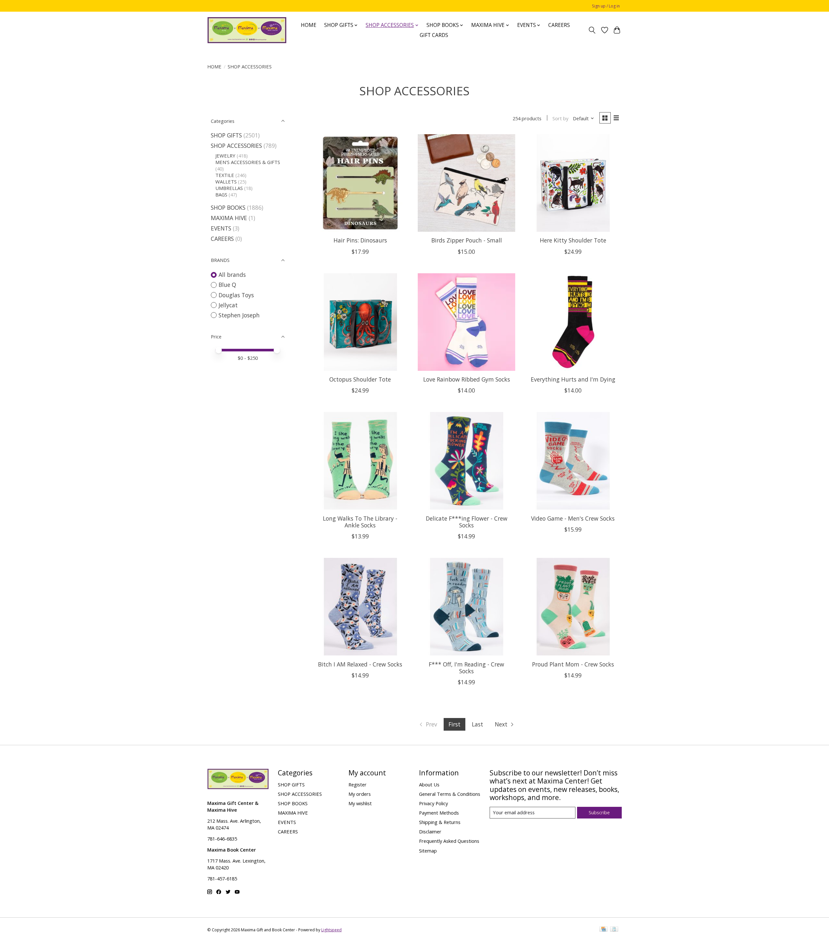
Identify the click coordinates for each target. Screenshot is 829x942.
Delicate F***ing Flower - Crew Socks (466, 521)
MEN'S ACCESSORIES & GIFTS (247, 162)
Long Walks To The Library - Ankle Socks (360, 521)
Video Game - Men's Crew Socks (573, 518)
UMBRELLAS (229, 188)
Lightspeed (331, 930)
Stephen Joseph (239, 315)
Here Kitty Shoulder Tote (573, 240)
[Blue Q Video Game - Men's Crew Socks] (573, 461)
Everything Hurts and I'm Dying (573, 379)
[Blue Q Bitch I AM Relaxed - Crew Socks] (360, 606)
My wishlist (360, 803)
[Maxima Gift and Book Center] (247, 30)
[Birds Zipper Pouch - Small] (466, 183)
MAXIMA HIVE (229, 218)
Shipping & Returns (439, 822)
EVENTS (221, 228)
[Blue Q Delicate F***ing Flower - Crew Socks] (466, 461)
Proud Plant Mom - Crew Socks (573, 664)
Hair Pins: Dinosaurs (360, 240)
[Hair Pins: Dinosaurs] (360, 183)
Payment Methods (439, 812)
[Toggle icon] (592, 30)
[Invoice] (614, 929)
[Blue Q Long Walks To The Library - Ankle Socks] (360, 461)
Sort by (560, 118)
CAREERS (559, 25)
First (454, 724)
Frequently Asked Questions (449, 841)
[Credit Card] (603, 929)
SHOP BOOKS (228, 207)
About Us (429, 784)
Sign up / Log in (606, 6)
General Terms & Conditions (449, 794)
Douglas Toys (236, 295)
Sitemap (428, 850)
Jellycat (228, 305)
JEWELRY (225, 155)
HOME (308, 25)
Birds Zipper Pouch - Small (466, 240)
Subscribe (599, 812)
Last (477, 724)
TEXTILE (224, 175)
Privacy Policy (433, 803)
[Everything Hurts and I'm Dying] (573, 322)
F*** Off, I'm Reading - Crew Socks (466, 667)
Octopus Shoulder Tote (360, 379)
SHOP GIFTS (226, 135)
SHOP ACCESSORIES (236, 145)
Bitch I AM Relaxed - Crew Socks (360, 664)
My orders (359, 794)
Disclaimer (430, 831)
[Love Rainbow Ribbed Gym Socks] (466, 322)
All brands (232, 274)
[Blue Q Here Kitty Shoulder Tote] (573, 183)
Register (357, 784)
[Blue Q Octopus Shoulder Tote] (360, 322)
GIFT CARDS (434, 35)
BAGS (221, 194)
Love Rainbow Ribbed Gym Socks (466, 379)
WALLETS (226, 181)
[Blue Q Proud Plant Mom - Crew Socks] (573, 606)
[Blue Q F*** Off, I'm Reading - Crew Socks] (466, 606)
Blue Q (227, 284)
